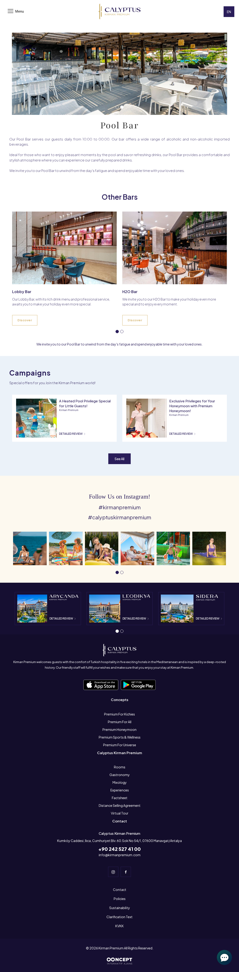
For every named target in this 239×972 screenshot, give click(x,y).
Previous (24, 73)
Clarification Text (119, 917)
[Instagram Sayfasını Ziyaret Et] (113, 872)
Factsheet (119, 798)
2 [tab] (122, 108)
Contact (119, 889)
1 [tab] (118, 108)
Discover (25, 320)
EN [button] (229, 12)
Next (215, 73)
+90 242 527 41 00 (119, 849)
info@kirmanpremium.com (120, 855)
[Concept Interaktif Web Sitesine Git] (119, 961)
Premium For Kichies (119, 714)
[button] (30, 548)
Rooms (119, 767)
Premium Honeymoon (119, 729)
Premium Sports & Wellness (120, 737)
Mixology (119, 782)
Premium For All (119, 722)
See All (119, 459)
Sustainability (119, 908)
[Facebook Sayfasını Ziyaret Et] (126, 872)
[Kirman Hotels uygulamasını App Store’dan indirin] (138, 684)
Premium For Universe (119, 745)
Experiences (119, 790)
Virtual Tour (119, 813)
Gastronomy (119, 775)
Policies (120, 899)
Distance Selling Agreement (120, 805)
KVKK (119, 926)
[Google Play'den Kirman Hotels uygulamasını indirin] (100, 684)
